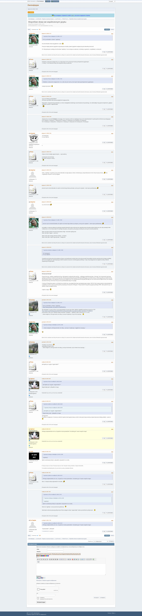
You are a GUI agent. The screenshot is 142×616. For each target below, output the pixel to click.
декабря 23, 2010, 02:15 (46, 321)
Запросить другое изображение (49, 580)
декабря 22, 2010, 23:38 (46, 299)
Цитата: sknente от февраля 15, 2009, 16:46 (53, 250)
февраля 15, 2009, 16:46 (46, 133)
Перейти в (90, 541)
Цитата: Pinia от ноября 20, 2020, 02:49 (53, 381)
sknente (32, 133)
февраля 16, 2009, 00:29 (46, 247)
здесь (72, 15)
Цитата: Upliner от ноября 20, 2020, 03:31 (53, 475)
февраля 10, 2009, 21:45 (46, 59)
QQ (104, 51)
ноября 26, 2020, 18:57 (46, 472)
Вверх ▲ (113, 613)
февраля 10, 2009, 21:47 (46, 76)
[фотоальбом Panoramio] (29, 313)
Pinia (31, 59)
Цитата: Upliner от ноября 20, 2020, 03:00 (53, 404)
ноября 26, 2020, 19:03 (46, 491)
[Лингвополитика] (29, 395)
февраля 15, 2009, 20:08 (46, 201)
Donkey (32, 300)
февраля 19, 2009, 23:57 (46, 271)
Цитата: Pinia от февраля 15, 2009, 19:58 (53, 220)
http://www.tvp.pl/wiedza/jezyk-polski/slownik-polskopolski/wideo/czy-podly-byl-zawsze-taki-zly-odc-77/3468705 (67, 311)
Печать (112, 29)
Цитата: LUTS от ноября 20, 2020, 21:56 (52, 494)
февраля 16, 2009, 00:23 (46, 217)
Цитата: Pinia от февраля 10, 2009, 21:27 (53, 36)
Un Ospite (33, 520)
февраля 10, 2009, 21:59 (46, 96)
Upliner (32, 379)
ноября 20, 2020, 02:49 (46, 362)
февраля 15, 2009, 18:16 (46, 151)
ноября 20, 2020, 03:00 (46, 378)
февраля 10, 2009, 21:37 (46, 33)
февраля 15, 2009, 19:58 (46, 185)
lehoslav (32, 33)
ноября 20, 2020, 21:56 (46, 451)
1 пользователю (45, 531)
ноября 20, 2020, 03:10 (46, 401)
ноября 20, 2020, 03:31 (46, 429)
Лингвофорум (33, 5)
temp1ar (32, 170)
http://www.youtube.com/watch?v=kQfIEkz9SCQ (54, 307)
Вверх (29, 535)
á (36, 557)
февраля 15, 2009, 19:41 (46, 170)
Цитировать (110, 51)
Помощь (109, 613)
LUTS (31, 451)
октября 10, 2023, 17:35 (46, 520)
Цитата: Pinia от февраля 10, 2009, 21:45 (53, 78)
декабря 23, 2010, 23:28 (46, 342)
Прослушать (39, 580)
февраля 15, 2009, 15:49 (46, 116)
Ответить (107, 29)
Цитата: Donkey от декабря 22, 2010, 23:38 (53, 324)
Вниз (29, 29)
